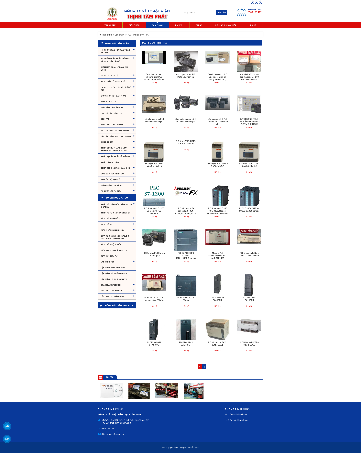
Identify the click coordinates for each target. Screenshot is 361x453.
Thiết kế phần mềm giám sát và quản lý (116, 205)
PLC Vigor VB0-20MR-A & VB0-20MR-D (154, 165)
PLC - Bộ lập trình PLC (111, 113)
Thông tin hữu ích (238, 409)
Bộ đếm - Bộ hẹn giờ (111, 179)
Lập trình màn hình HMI (113, 267)
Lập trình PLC (107, 262)
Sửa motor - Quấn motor (114, 250)
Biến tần (105, 119)
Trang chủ (106, 34)
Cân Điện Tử (107, 142)
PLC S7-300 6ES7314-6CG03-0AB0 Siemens (249, 209)
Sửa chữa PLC (108, 224)
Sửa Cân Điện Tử (109, 256)
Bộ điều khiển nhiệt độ (112, 173)
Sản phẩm (119, 34)
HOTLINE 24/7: (255, 9)
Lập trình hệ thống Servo (114, 279)
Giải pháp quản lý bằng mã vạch (114, 68)
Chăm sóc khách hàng (238, 420)
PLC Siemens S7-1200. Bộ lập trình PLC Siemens (154, 211)
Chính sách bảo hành (237, 414)
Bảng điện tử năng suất (113, 81)
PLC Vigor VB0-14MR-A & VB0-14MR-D (249, 165)
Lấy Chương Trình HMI (112, 296)
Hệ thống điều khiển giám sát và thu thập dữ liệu (116, 60)
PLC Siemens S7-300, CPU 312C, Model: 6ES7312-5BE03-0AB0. (217, 211)
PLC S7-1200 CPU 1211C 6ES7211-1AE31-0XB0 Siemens (186, 255)
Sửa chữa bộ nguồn (111, 244)
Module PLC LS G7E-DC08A (186, 299)
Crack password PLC (111, 285)
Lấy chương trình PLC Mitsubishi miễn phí (154, 120)
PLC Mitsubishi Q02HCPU (249, 299)
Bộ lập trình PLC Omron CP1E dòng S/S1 (154, 254)
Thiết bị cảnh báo (110, 162)
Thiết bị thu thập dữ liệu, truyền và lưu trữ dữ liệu (114, 149)
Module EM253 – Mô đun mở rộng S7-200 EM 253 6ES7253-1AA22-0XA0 (249, 78)
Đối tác (109, 377)
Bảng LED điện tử (109, 75)
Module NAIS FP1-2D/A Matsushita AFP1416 (154, 299)
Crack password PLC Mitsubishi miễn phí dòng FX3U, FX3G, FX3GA (217, 78)
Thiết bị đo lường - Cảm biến (115, 168)
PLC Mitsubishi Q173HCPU (154, 343)
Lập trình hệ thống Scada (114, 273)
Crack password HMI (111, 290)
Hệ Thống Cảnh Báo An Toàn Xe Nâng (115, 51)
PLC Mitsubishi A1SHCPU (186, 343)
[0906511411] (7, 439)
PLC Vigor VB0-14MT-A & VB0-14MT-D (217, 165)
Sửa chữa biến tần (110, 218)
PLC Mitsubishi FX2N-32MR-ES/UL (249, 343)
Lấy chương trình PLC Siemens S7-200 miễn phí (217, 121)
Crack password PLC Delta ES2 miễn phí (185, 75)
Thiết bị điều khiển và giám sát (116, 156)
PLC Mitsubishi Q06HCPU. (217, 299)
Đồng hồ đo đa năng (111, 185)
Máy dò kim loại (109, 101)
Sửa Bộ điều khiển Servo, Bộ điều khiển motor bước (115, 237)
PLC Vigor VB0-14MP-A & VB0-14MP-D (186, 142)
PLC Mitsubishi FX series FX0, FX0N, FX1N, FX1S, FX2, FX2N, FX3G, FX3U (185, 212)
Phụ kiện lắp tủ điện (111, 191)
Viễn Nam (194, 447)
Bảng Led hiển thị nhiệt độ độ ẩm (116, 88)
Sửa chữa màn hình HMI (113, 230)
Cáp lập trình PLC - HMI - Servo (116, 136)
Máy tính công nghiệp (112, 124)
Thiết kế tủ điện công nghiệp (115, 212)
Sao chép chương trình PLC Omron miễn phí (185, 120)
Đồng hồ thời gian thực (113, 96)
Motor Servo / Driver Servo (115, 130)
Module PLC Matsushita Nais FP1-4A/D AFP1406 (217, 255)
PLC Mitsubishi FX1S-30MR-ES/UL (217, 343)
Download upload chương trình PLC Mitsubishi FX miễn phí (154, 77)
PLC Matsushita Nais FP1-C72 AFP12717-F (249, 254)
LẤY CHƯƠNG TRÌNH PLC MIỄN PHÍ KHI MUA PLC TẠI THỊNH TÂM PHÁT (249, 123)
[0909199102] (7, 426)
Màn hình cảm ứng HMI (112, 107)
